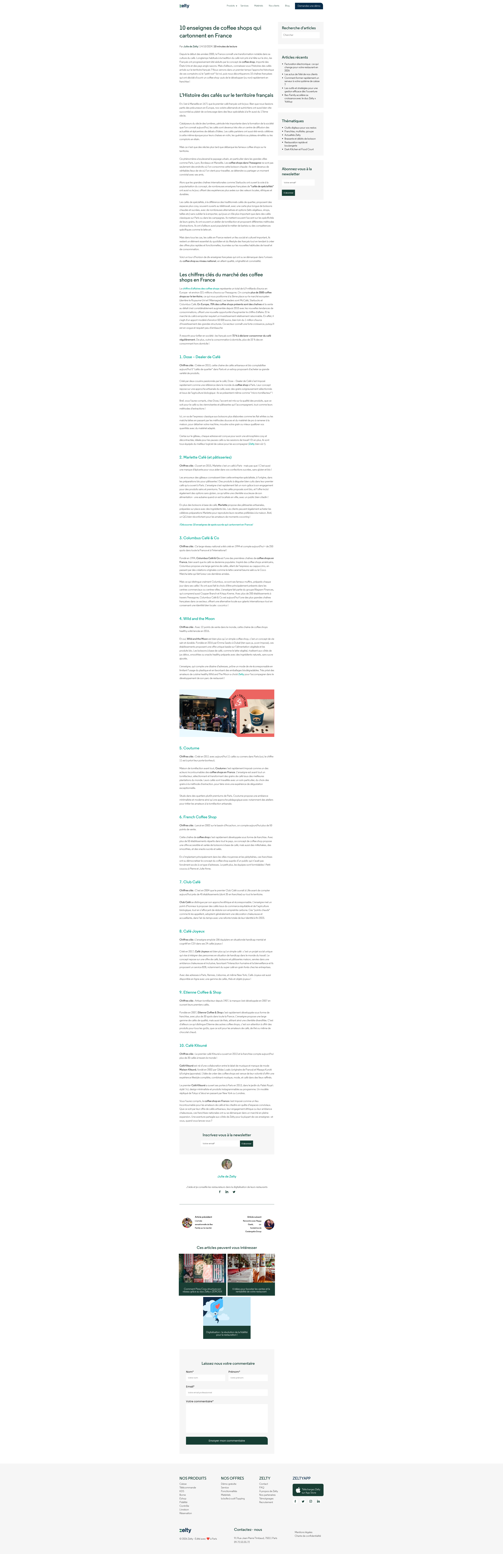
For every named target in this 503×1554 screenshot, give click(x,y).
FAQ (261, 1487)
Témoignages (266, 1498)
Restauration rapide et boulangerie (296, 144)
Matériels (226, 1495)
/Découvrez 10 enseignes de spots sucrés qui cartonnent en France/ (216, 525)
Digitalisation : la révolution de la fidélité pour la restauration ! (227, 1333)
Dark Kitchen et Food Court (299, 149)
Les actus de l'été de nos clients (301, 74)
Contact (263, 1484)
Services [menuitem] (244, 6)
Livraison (184, 1509)
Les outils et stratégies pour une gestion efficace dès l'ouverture (301, 90)
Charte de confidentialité (308, 1536)
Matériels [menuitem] (258, 6)
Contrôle (184, 1506)
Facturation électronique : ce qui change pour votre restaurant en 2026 (301, 67)
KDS (181, 1491)
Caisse (183, 1484)
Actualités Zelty (293, 135)
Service (225, 1487)
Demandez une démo (309, 6)
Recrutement (266, 1502)
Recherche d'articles (299, 28)
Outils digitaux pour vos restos (300, 128)
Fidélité (183, 1502)
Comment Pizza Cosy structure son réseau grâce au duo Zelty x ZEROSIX (202, 1290)
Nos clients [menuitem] (274, 6)
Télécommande (187, 1487)
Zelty (252, 444)
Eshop (182, 1498)
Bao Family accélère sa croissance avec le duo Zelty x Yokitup (300, 98)
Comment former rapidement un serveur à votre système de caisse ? (302, 81)
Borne (182, 1495)
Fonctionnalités (229, 1491)
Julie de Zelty (190, 46)
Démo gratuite (228, 1484)
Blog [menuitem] (287, 6)
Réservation (185, 1513)
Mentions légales (303, 1532)
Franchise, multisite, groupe (299, 131)
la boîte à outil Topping (233, 1498)
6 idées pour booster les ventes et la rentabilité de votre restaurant (251, 1290)
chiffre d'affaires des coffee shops (201, 288)
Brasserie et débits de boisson (300, 139)
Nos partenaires (267, 1495)
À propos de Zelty (268, 1491)
